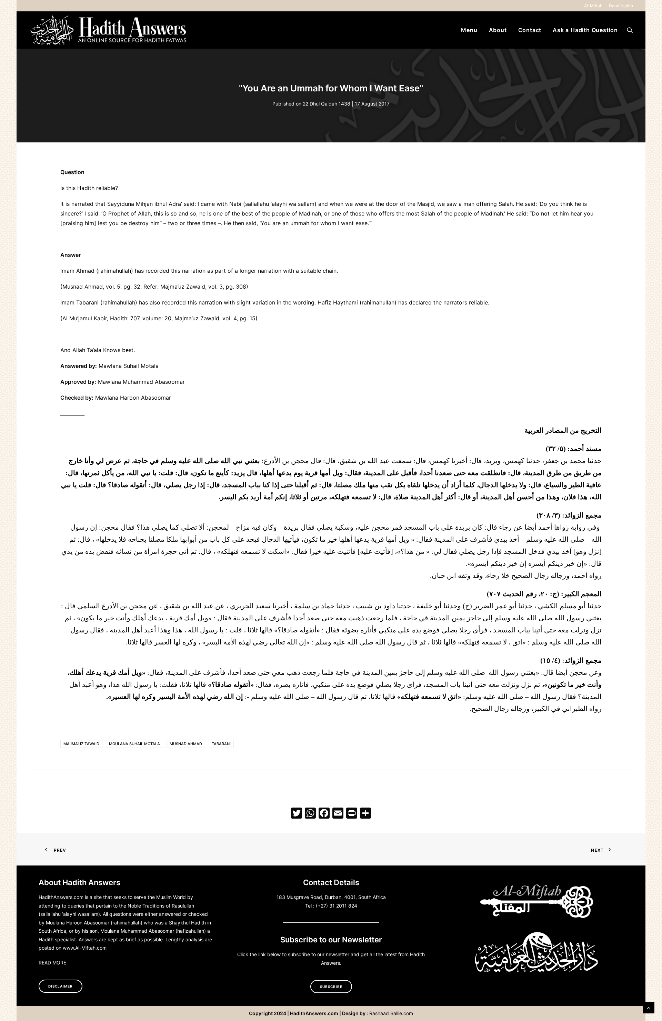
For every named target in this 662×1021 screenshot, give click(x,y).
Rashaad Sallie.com (391, 1013)
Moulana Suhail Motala (134, 743)
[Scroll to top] (648, 1006)
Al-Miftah (593, 5)
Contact (530, 30)
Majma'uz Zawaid (81, 743)
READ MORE (52, 962)
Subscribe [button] (331, 986)
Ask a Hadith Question (585, 30)
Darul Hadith (621, 5)
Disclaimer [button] (60, 986)
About (498, 30)
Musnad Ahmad (186, 743)
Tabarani (221, 743)
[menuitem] (594, 5)
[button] (630, 30)
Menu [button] (469, 30)
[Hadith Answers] (109, 30)
